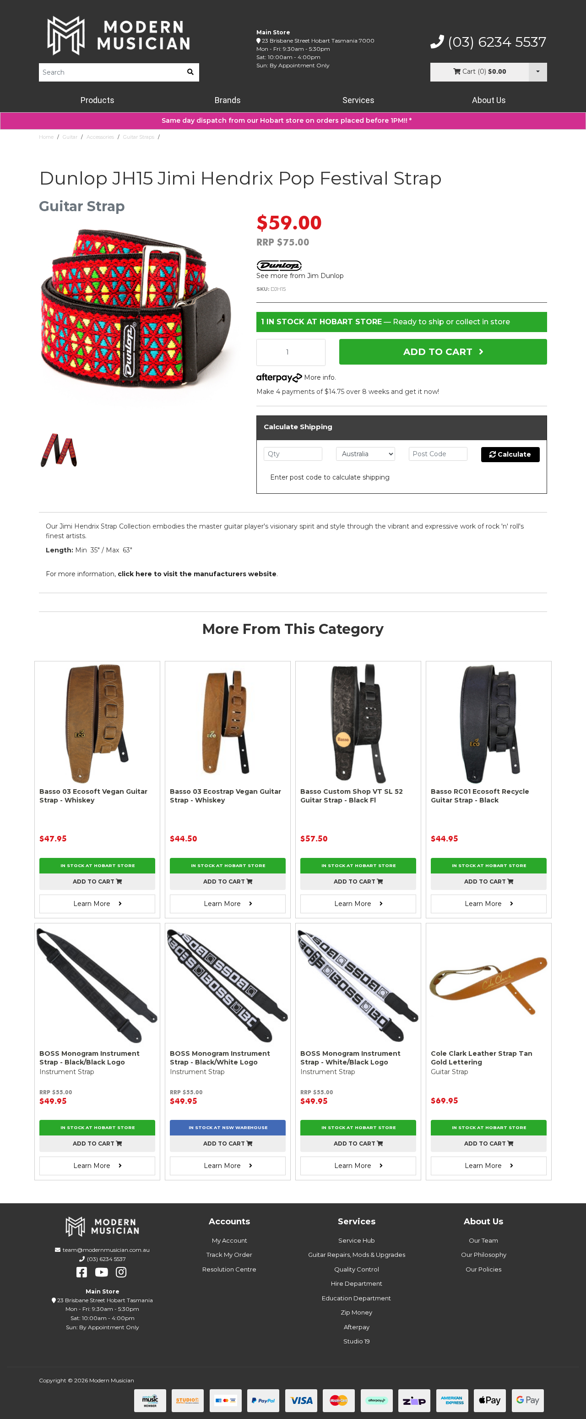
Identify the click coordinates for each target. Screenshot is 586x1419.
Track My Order (229, 1254)
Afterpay (356, 1327)
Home (46, 137)
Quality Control (356, 1269)
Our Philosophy (483, 1254)
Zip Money (356, 1312)
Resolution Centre (229, 1269)
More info (318, 377)
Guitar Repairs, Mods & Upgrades (356, 1254)
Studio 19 (356, 1341)
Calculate (513, 454)
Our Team (483, 1240)
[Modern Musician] (119, 35)
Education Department (356, 1298)
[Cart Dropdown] (538, 72)
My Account (229, 1240)
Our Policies (483, 1269)
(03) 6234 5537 (495, 42)
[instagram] (121, 1272)
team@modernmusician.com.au (106, 1249)
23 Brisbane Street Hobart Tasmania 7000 (318, 40)
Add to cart (94, 881)
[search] (190, 72)
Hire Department (356, 1283)
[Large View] (59, 451)
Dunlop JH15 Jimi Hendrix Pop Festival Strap (217, 137)
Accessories (100, 137)
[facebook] (81, 1272)
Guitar (70, 137)
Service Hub (356, 1240)
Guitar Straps (138, 137)
